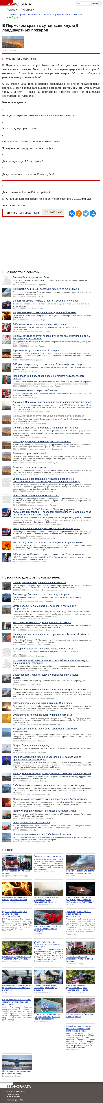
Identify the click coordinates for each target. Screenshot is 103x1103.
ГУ (3, 58)
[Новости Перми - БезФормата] (16, 3)
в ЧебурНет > (14, 17)
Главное (11, 14)
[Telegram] (86, 213)
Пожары (77, 14)
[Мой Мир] (93, 213)
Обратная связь (13, 1095)
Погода (47, 14)
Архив (22, 14)
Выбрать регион (13, 1097)
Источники (34, 14)
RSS (21, 1100)
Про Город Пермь (29, 212)
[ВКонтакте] (72, 213)
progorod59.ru (12, 50)
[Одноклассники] (79, 213)
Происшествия (61, 14)
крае (23, 65)
